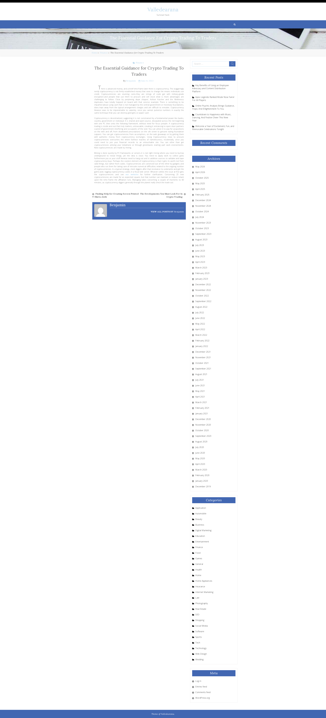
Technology (200, 648)
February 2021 (202, 408)
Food (197, 552)
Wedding (199, 659)
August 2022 (201, 306)
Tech (197, 642)
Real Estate (200, 609)
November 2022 (203, 290)
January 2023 (201, 278)
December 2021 (203, 351)
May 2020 (200, 458)
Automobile (200, 513)
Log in (198, 681)
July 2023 (199, 245)
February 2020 (202, 475)
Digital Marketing (203, 530)
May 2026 (200, 166)
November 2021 (203, 357)
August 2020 (201, 441)
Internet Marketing (204, 592)
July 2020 (199, 447)
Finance (140, 62)
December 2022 (203, 284)
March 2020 (201, 469)
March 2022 (201, 335)
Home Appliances (203, 580)
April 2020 (200, 464)
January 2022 (201, 346)
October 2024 (202, 211)
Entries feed (201, 686)
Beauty (198, 519)
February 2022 (202, 340)
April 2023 (200, 262)
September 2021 (203, 368)
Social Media (201, 625)
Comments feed (203, 692)
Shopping (199, 620)
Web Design (201, 653)
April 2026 (200, 172)
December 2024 (203, 200)
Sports (198, 637)
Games (198, 558)
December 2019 (203, 486)
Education (200, 536)
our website (132, 174)
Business (199, 524)
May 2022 (200, 323)
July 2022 (199, 312)
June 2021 (200, 385)
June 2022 (200, 318)
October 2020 (202, 430)
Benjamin (131, 80)
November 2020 (203, 424)
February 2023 (202, 273)
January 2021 (201, 413)
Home (198, 575)
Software (199, 631)
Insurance (200, 586)
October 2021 (202, 363)
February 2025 (202, 194)
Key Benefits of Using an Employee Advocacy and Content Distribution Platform (210, 88)
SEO (197, 614)
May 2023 (200, 256)
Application (200, 508)
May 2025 (200, 183)
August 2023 (201, 239)
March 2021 (201, 402)
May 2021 (200, 391)
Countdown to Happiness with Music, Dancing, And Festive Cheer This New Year (211, 117)
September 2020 (203, 436)
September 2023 (203, 234)
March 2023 (201, 267)
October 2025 (202, 177)
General (199, 564)
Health (198, 569)
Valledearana (163, 9)
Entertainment (202, 541)
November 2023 (203, 222)
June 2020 (200, 452)
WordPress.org (202, 697)
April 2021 (200, 396)
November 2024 (203, 205)
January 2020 (201, 480)
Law (197, 597)
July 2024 (199, 217)
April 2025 (200, 189)
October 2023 (202, 228)
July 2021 (199, 379)
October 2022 (202, 295)
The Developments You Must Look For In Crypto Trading (161, 195)
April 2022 (200, 329)
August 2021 (201, 374)
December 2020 (203, 419)
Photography (201, 603)
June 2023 (200, 250)
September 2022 (203, 301)
